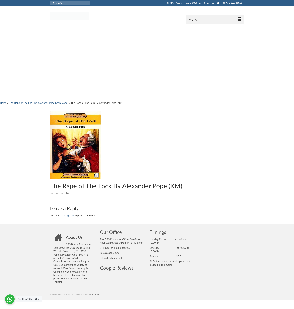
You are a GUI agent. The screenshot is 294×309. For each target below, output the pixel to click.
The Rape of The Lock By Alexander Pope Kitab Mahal (38, 103)
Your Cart (234, 3)
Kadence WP (94, 294)
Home (3, 103)
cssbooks (59, 193)
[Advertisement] (102, 62)
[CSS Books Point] (80, 16)
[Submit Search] (52, 3)
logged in (69, 215)
